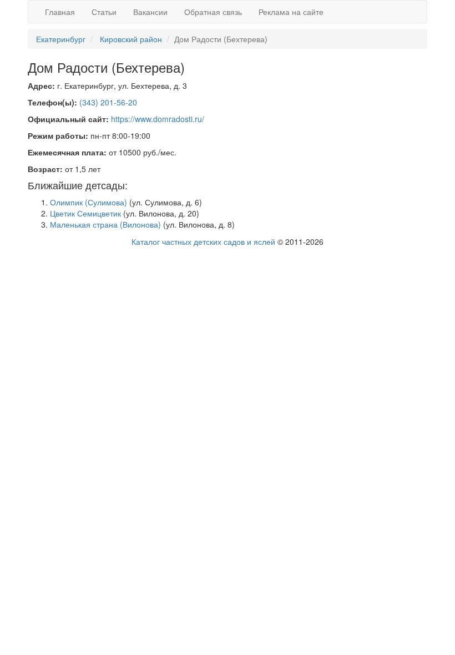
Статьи (104, 11)
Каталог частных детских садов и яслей (203, 241)
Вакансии (150, 11)
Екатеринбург (60, 38)
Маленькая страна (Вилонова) (105, 224)
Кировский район (131, 38)
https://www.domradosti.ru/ (157, 118)
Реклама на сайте (291, 11)
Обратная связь (213, 11)
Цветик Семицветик (85, 213)
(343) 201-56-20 (108, 102)
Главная (60, 11)
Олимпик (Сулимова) (88, 202)
